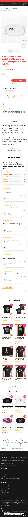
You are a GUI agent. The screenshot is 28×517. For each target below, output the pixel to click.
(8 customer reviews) (12, 66)
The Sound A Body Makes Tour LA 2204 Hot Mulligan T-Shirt (20, 317)
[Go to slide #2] (17, 51)
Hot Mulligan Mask (5, 10)
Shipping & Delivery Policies (6, 485)
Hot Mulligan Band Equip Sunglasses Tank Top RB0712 (20, 339)
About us (3, 471)
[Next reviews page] (25, 291)
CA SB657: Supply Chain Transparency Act (10, 478)
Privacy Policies (4, 474)
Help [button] (25, 515)
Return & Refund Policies (6, 488)
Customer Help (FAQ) (5, 492)
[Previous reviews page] (18, 291)
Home (2, 8)
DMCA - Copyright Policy (6, 476)
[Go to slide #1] (10, 51)
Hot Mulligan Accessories (11, 8)
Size (2, 71)
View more (14, 386)
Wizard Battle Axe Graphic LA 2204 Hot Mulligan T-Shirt (7, 317)
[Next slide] (25, 30)
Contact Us (3, 490)
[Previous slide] (2, 30)
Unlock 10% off (3, 511)
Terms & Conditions (5, 473)
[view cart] (26, 4)
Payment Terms (4, 486)
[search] (24, 4)
